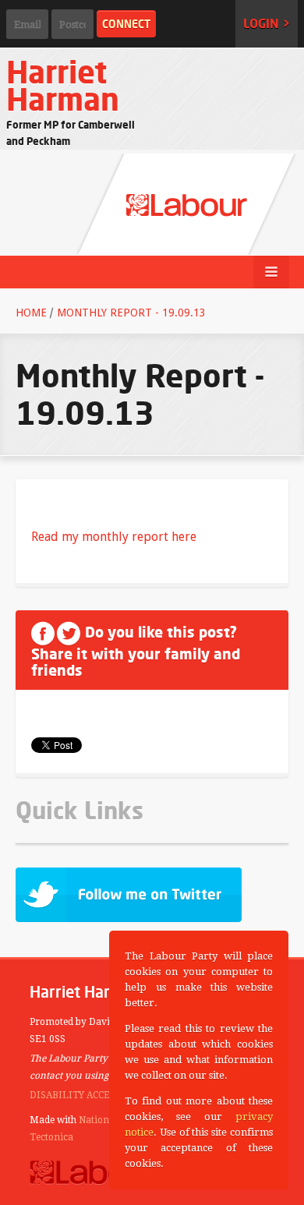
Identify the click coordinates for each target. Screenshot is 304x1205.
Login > (266, 23)
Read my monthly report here (113, 536)
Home (31, 312)
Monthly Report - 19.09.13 (131, 312)
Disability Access (75, 1095)
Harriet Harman (62, 85)
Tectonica (51, 1137)
